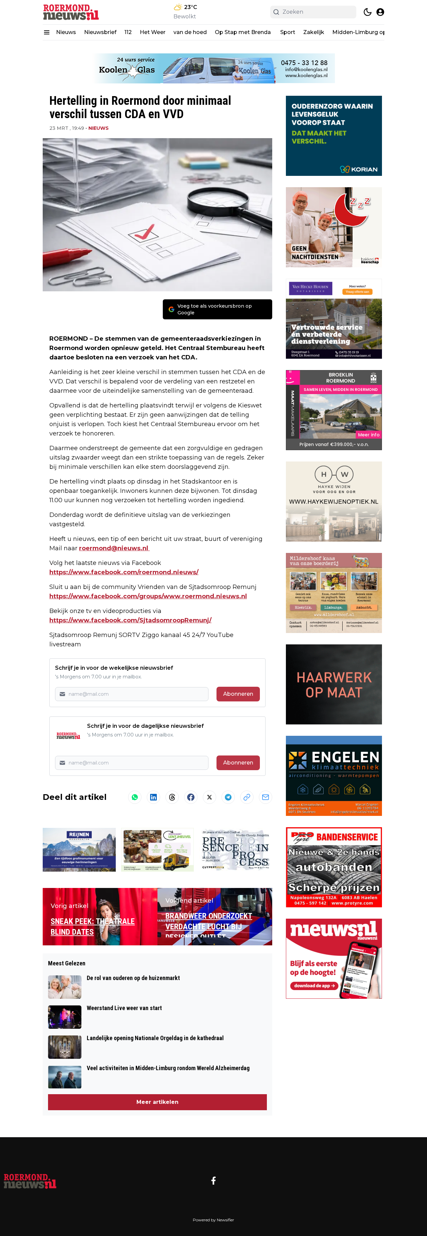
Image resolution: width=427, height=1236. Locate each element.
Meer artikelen (157, 1102)
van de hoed (190, 32)
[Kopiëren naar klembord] (247, 797)
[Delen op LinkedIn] (153, 797)
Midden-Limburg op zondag (370, 32)
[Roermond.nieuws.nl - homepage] (73, 12)
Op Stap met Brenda (243, 32)
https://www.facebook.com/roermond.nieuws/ (123, 572)
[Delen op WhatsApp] (134, 797)
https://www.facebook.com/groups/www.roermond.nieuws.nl (148, 596)
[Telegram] (228, 797)
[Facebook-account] (213, 1181)
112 (128, 32)
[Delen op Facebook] (190, 797)
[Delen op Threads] (172, 797)
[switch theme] (367, 12)
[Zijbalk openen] (47, 32)
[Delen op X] (209, 797)
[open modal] (380, 12)
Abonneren (238, 694)
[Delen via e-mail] (265, 797)
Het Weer (152, 32)
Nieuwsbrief (100, 32)
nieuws (98, 128)
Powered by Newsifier (213, 1219)
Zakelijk (313, 32)
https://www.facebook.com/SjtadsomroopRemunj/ (130, 620)
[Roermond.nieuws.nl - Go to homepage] (30, 1181)
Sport (287, 32)
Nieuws (66, 32)
